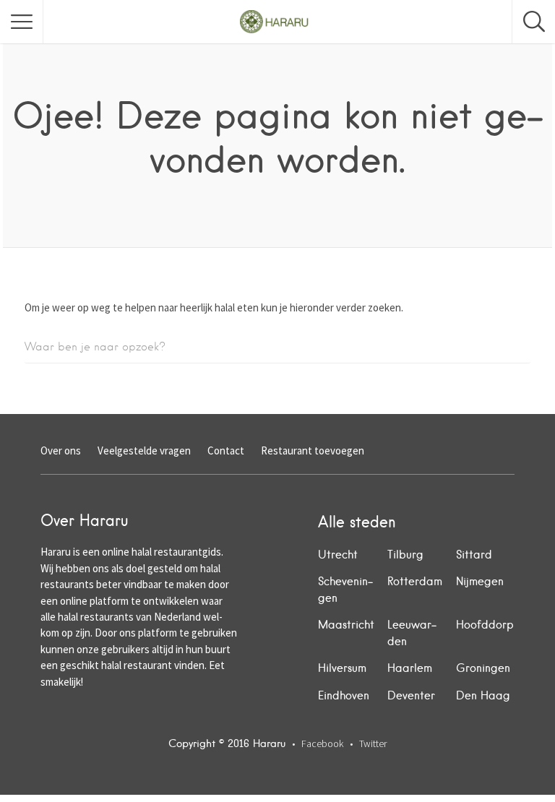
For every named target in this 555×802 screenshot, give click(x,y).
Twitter (373, 743)
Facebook (322, 743)
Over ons (60, 450)
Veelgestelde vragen (144, 450)
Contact (225, 450)
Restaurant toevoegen (312, 450)
